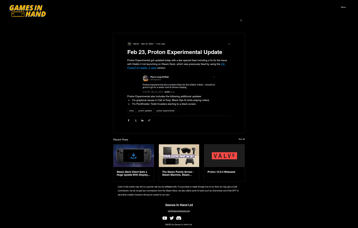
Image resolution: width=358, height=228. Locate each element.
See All (242, 139)
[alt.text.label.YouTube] (165, 218)
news (131, 111)
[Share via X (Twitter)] (135, 120)
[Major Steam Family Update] (179, 155)
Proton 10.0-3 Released (221, 171)
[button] (343, 7)
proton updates (145, 111)
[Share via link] (149, 120)
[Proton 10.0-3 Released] (224, 155)
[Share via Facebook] (128, 120)
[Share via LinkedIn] (142, 120)
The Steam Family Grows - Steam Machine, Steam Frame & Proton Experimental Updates (178, 173)
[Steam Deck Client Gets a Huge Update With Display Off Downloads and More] (133, 155)
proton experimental (165, 111)
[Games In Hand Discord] (179, 218)
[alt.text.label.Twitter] (172, 218)
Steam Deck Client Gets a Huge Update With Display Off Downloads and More (132, 173)
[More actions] (229, 43)
